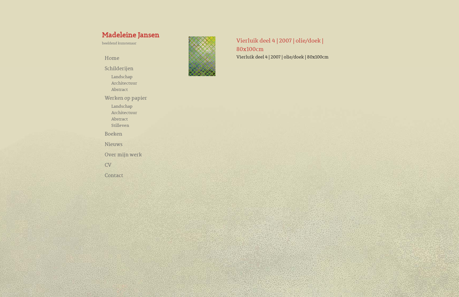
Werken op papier (126, 98)
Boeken (113, 133)
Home (112, 58)
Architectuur (124, 83)
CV (108, 165)
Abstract (119, 89)
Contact (114, 175)
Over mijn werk (123, 154)
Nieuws (113, 144)
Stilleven (120, 125)
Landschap (122, 76)
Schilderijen (119, 68)
